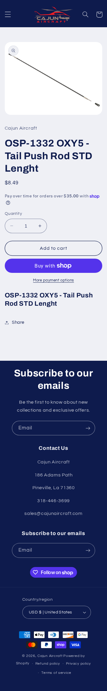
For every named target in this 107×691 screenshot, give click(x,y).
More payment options (53, 280)
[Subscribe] (88, 428)
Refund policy (47, 663)
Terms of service (56, 672)
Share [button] (18, 322)
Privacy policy (78, 663)
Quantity (13, 214)
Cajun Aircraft (49, 656)
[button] (8, 14)
